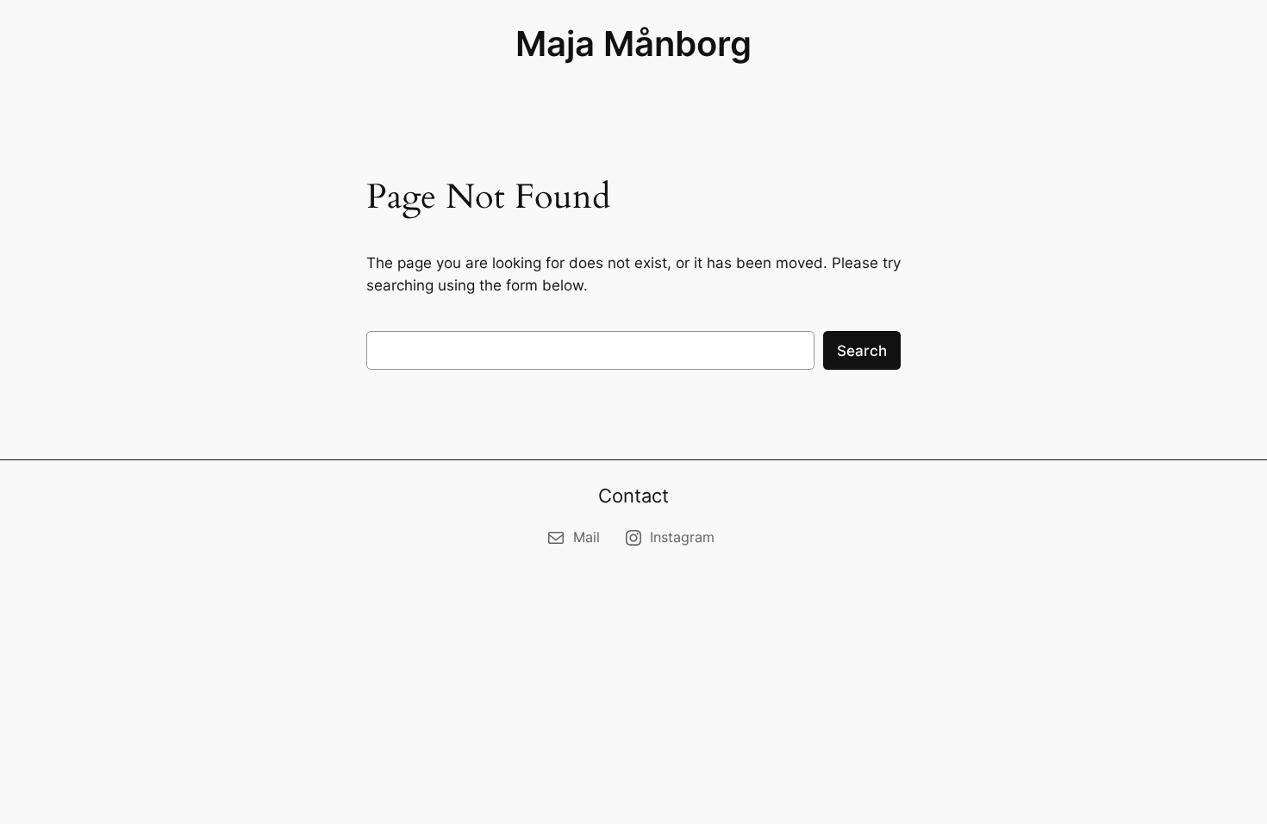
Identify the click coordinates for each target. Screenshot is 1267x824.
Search (862, 350)
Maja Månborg (633, 43)
